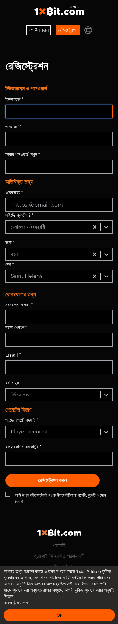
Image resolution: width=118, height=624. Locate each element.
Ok (59, 615)
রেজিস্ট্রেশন (67, 30)
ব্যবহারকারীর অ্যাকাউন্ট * (23, 446)
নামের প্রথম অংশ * (19, 305)
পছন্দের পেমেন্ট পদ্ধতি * (21, 420)
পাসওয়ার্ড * (13, 127)
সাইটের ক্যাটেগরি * (19, 215)
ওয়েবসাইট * (14, 192)
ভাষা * (9, 242)
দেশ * (9, 264)
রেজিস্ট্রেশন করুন (52, 480)
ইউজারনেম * (14, 99)
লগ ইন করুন (39, 30)
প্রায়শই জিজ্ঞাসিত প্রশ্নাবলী (59, 556)
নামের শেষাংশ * (16, 327)
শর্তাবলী (59, 545)
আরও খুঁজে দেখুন (16, 602)
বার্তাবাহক (12, 382)
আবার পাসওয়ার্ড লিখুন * (22, 154)
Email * (13, 355)
